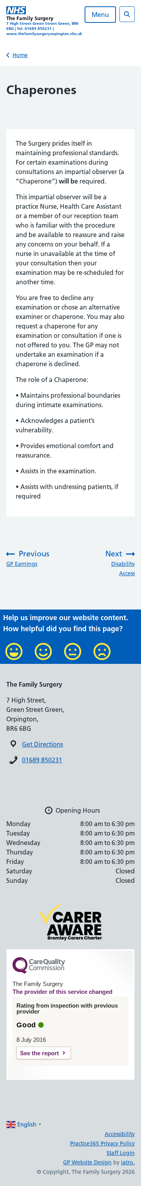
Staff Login (121, 1152)
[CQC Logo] (39, 972)
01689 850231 (42, 760)
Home (20, 55)
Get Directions (42, 744)
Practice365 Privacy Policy (102, 1143)
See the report (39, 1053)
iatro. (128, 1162)
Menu (100, 15)
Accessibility (120, 1134)
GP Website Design (87, 1162)
